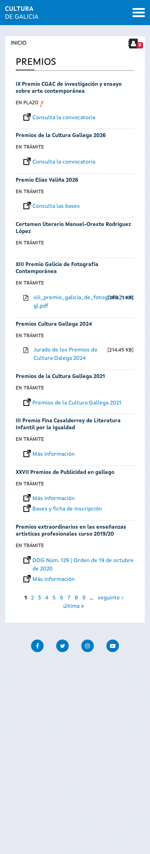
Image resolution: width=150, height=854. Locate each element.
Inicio (19, 43)
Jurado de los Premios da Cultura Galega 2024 (65, 354)
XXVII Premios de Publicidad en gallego (65, 472)
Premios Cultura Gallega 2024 (54, 324)
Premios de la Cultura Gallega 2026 (61, 135)
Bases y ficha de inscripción (67, 509)
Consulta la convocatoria (63, 118)
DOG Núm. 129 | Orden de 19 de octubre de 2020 (83, 561)
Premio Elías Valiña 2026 (47, 180)
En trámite (30, 147)
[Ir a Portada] (21, 14)
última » (73, 606)
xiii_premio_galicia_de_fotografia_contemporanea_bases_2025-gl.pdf (69, 302)
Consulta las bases (56, 206)
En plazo (27, 102)
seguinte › (110, 598)
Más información (53, 454)
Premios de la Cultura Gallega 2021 (60, 376)
